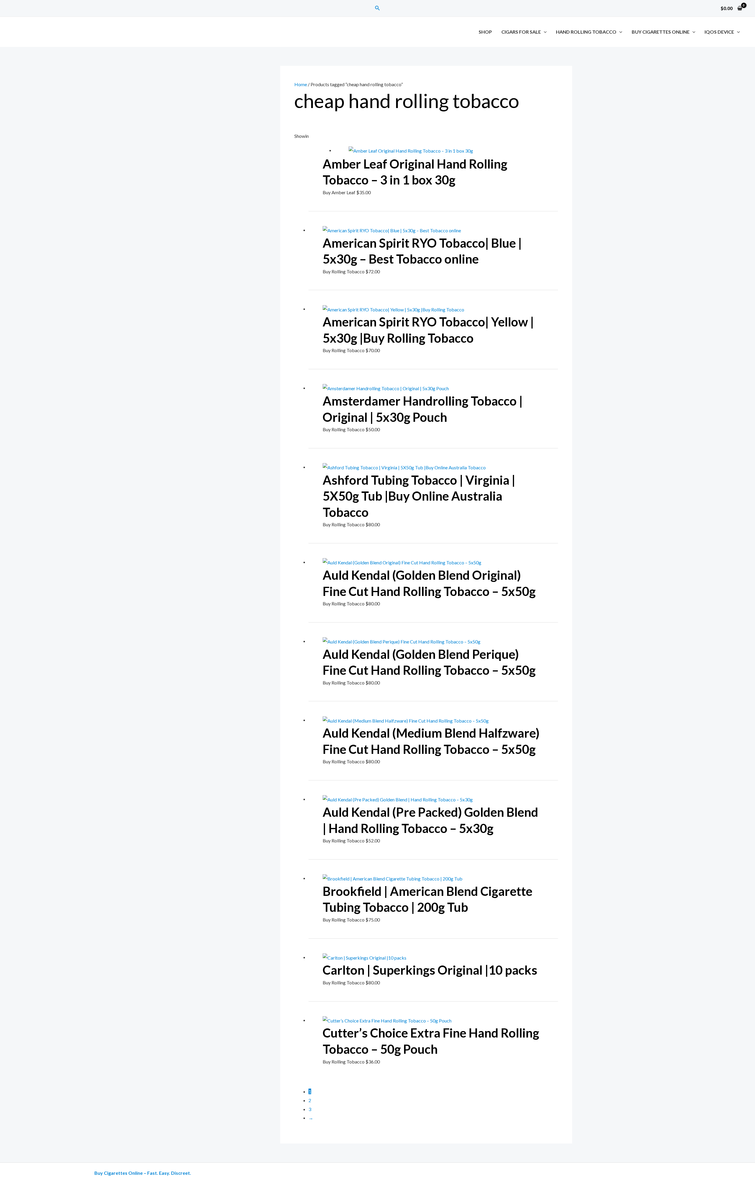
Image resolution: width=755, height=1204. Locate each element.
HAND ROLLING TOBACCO (586, 32)
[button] (377, 8)
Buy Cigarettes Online (661, 32)
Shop (485, 32)
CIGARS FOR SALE (521, 32)
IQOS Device (719, 32)
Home (300, 84)
